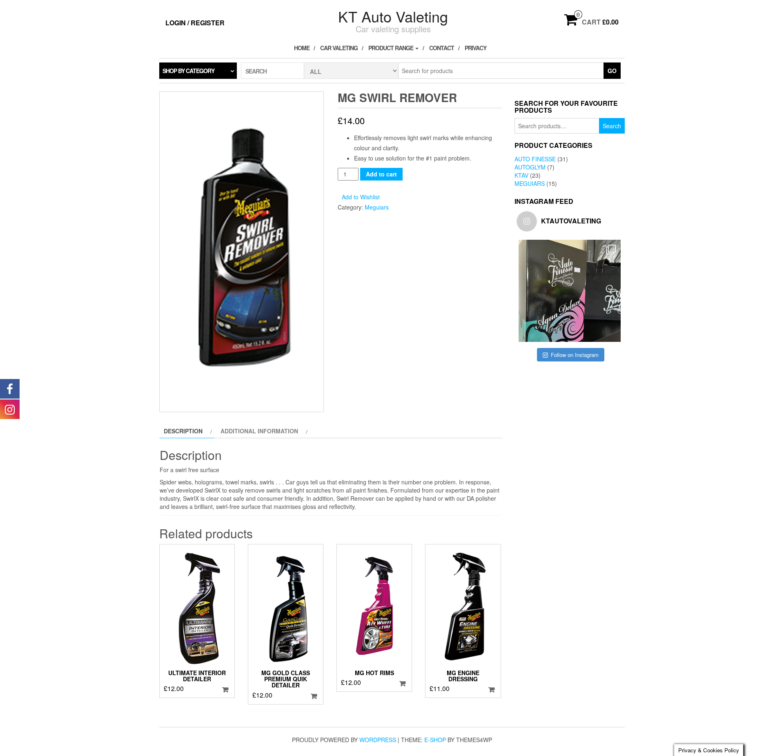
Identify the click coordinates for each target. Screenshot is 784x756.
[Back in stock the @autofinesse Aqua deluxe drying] (570, 291)
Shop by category (188, 71)
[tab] (186, 431)
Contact (441, 48)
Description (183, 431)
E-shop (435, 740)
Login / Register (195, 22)
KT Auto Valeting (393, 16)
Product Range (391, 48)
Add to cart (381, 174)
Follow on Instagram (575, 355)
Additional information (259, 431)
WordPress (377, 740)
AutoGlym (530, 167)
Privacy (475, 48)
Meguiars (377, 207)
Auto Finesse (535, 159)
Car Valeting (339, 48)
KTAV (521, 175)
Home (302, 48)
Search (612, 126)
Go (612, 71)
